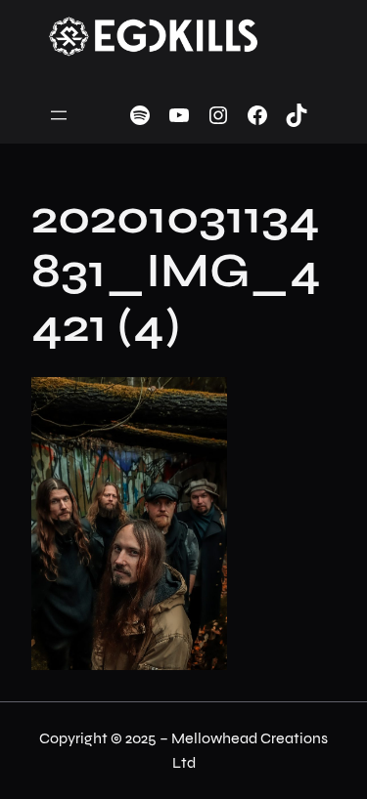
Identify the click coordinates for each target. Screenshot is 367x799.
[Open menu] (58, 115)
